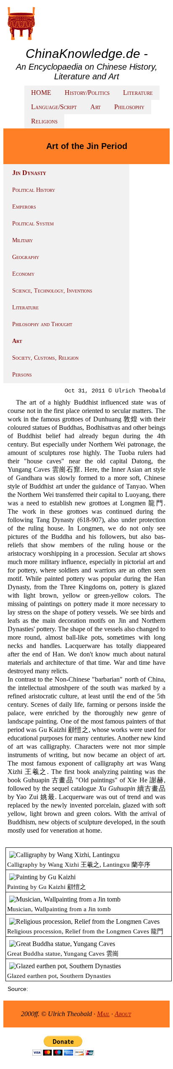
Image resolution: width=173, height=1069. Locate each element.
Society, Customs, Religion (45, 358)
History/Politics (87, 92)
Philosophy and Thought (42, 324)
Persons (22, 374)
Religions (44, 121)
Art (95, 106)
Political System (33, 223)
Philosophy (129, 106)
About (123, 1013)
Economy (23, 274)
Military (22, 240)
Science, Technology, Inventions (52, 291)
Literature (138, 92)
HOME (41, 92)
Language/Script (54, 106)
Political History (33, 190)
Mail (103, 1013)
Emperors (24, 207)
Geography (25, 257)
